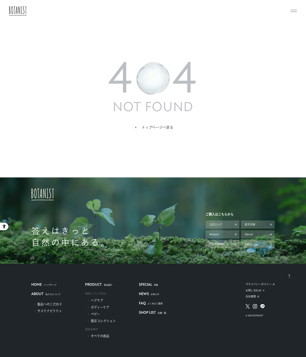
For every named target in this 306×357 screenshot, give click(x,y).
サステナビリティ (49, 311)
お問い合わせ (253, 290)
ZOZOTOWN (216, 244)
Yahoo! (249, 234)
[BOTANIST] (17, 11)
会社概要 (251, 296)
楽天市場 (250, 224)
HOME (43, 285)
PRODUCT (98, 285)
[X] (248, 306)
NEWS (149, 294)
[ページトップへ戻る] (289, 276)
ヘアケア (97, 300)
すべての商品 (100, 336)
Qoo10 (248, 244)
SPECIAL (148, 285)
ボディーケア (100, 307)
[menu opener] (293, 11)
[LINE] (262, 306)
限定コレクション (103, 321)
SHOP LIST (152, 313)
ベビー (95, 314)
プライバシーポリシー (259, 284)
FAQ (151, 303)
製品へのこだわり (49, 304)
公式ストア (215, 224)
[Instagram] (255, 306)
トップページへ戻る (157, 127)
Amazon (214, 234)
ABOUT (45, 294)
